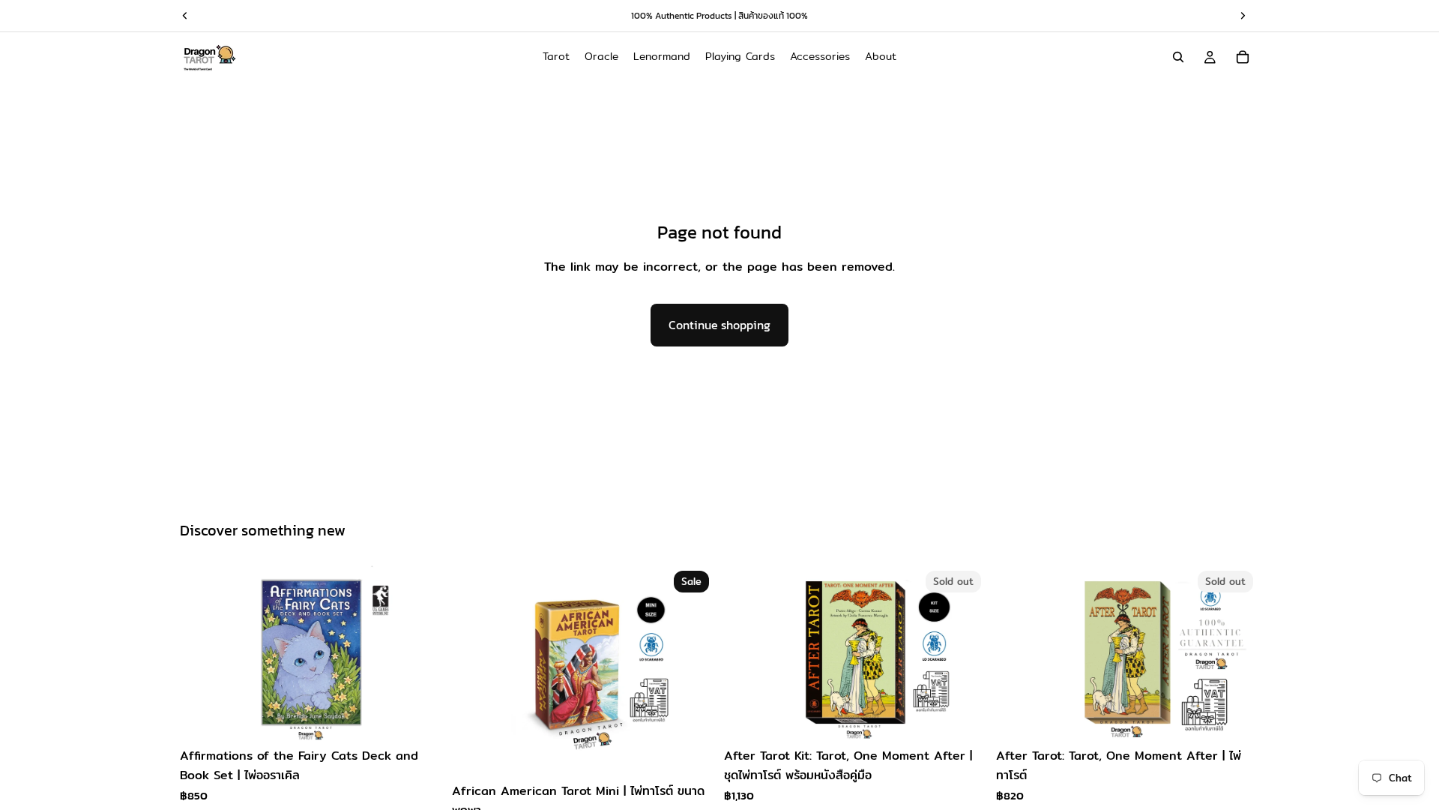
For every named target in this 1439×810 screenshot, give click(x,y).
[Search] (1178, 57)
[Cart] (1242, 57)
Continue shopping (719, 325)
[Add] (419, 717)
